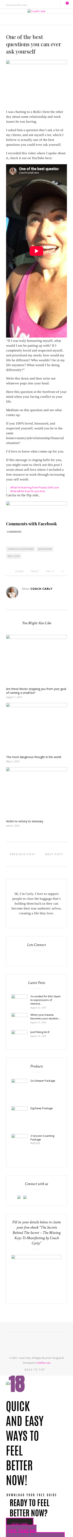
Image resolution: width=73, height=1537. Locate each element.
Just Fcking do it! (39, 1032)
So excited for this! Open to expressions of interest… (45, 999)
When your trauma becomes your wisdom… (45, 1016)
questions (45, 549)
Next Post (54, 854)
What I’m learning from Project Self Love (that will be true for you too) (34, 489)
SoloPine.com (43, 1362)
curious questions (21, 549)
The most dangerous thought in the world (33, 757)
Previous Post (22, 854)
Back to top (35, 1369)
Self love (14, 556)
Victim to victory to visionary (24, 821)
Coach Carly (41, 589)
